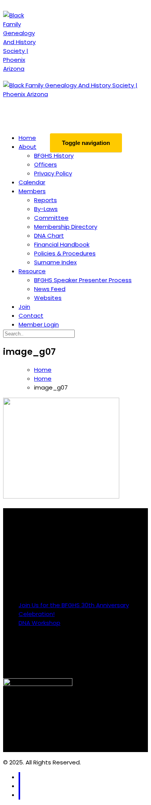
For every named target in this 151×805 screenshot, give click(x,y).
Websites (48, 298)
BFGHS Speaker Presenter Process (83, 280)
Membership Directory (65, 227)
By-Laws (46, 209)
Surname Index (55, 262)
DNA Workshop (39, 623)
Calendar (32, 182)
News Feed (49, 289)
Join (24, 307)
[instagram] (19, 786)
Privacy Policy (53, 173)
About (27, 147)
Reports (45, 200)
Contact (31, 315)
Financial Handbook (61, 244)
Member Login (39, 324)
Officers (45, 164)
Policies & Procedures (65, 253)
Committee (51, 218)
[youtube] (19, 795)
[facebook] (19, 777)
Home (27, 138)
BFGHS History (54, 155)
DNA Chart (49, 235)
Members (32, 191)
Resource (32, 271)
